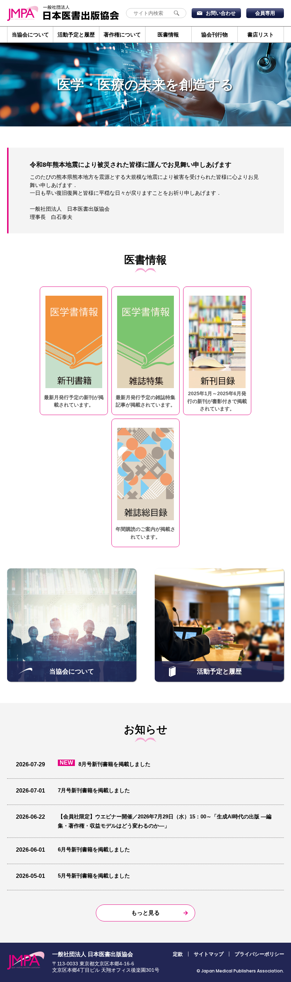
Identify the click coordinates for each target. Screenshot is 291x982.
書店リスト (260, 35)
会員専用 (265, 13)
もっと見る (145, 913)
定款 (178, 954)
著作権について (122, 35)
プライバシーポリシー (259, 954)
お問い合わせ (221, 13)
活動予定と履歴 (76, 35)
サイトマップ (209, 954)
